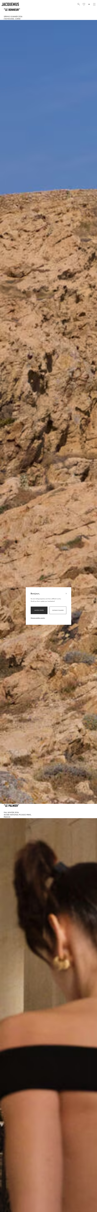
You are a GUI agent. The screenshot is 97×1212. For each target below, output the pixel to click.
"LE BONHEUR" (12, 10)
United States (39, 610)
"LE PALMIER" (11, 806)
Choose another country (38, 618)
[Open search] (78, 4)
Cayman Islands (58, 610)
